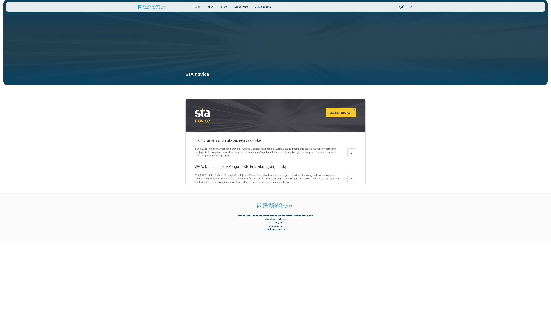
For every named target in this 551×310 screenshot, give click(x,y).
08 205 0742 (275, 226)
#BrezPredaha (263, 6)
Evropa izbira (241, 6)
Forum (223, 6)
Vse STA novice (339, 113)
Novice (196, 6)
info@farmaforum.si (275, 229)
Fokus (210, 6)
